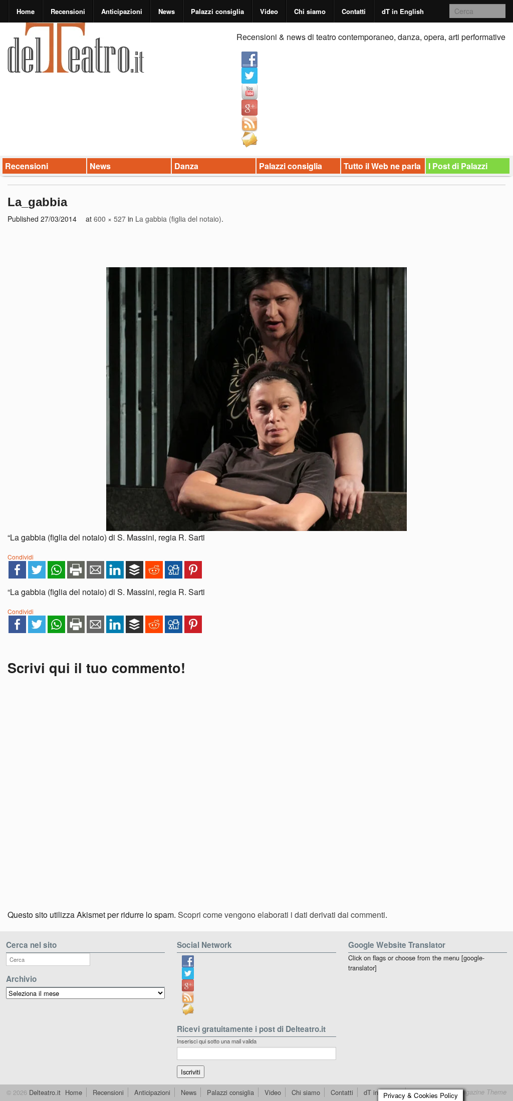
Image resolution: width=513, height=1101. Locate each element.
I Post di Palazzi (457, 166)
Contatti (354, 11)
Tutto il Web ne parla (382, 166)
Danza (186, 166)
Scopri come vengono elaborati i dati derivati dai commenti (281, 914)
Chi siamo (310, 11)
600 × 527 (110, 219)
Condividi (21, 557)
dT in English (403, 11)
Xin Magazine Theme (475, 1091)
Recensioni (68, 11)
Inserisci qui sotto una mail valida (216, 1041)
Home (26, 11)
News (166, 11)
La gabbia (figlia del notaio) (178, 219)
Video (269, 11)
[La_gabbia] (256, 399)
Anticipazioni (121, 11)
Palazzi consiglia (217, 11)
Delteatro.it (44, 1092)
